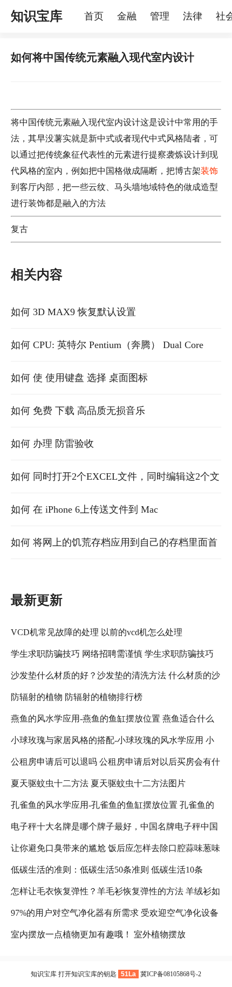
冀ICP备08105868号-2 (170, 974)
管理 (159, 16)
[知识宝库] (78, 16)
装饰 (209, 170)
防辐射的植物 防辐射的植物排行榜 (76, 697)
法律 (192, 16)
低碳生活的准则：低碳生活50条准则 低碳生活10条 (107, 869)
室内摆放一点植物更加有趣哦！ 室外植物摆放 (98, 934)
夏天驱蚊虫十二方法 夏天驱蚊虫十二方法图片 (98, 783)
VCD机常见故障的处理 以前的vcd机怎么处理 (96, 632)
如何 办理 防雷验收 (52, 443)
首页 (94, 16)
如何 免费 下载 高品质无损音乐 (78, 410)
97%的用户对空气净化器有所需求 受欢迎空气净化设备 (115, 912)
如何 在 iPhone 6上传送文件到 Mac (84, 509)
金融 (127, 16)
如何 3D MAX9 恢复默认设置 (73, 312)
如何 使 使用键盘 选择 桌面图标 (79, 377)
